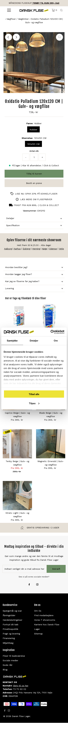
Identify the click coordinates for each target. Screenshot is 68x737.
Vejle (61, 248)
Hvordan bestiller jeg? (16, 267)
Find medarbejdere (43, 615)
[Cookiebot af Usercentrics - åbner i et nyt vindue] (50, 332)
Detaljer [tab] (34, 340)
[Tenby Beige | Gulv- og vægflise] (17, 443)
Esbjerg (26, 248)
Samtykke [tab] (12, 340)
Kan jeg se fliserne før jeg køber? (22, 281)
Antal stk (34, 151)
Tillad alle (34, 394)
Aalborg (8, 248)
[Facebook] (29, 585)
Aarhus (17, 248)
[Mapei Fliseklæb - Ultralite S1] (49, 316)
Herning (36, 248)
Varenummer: (30, 210)
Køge (44, 248)
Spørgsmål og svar (12, 611)
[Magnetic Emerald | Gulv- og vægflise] (50, 443)
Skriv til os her (20, 685)
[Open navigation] (9, 10)
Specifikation (13, 225)
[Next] (16, 37)
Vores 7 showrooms (44, 620)
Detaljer (10, 218)
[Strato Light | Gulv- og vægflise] (17, 495)
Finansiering (9, 638)
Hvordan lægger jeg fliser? (18, 274)
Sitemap (38, 633)
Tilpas (32, 403)
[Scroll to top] (62, 731)
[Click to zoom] (59, 37)
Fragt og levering (11, 633)
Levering (9, 288)
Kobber (33, 129)
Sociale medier (10, 660)
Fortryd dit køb (10, 624)
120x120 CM (33, 144)
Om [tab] (56, 340)
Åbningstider (9, 615)
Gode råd (7, 665)
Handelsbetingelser (12, 620)
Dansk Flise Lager (21, 716)
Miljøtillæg (8, 643)
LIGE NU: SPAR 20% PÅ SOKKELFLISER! (36, 193)
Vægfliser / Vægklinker (17, 19)
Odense (53, 248)
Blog (5, 669)
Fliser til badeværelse (14, 656)
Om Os (37, 611)
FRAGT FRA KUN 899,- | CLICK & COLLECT (36, 205)
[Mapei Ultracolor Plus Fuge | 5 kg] (19, 316)
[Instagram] (37, 585)
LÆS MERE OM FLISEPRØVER (36, 199)
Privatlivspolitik (10, 629)
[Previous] (8, 37)
